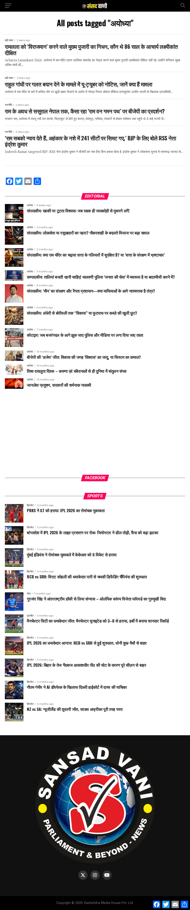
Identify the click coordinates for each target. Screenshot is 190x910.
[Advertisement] (95, 435)
